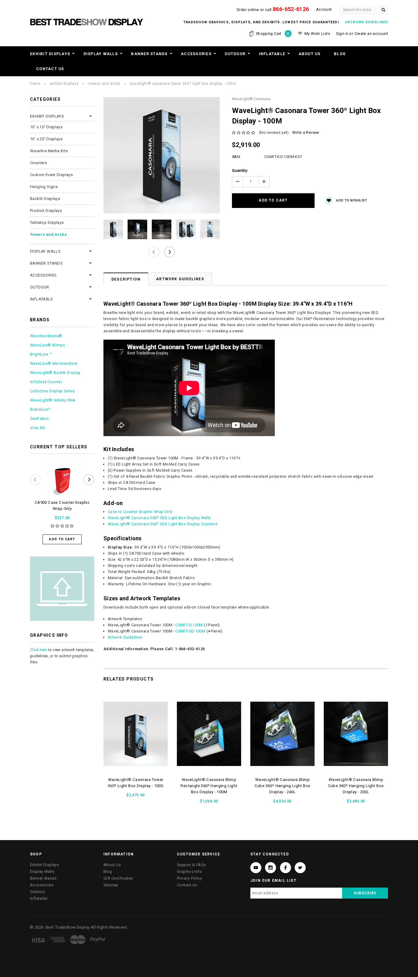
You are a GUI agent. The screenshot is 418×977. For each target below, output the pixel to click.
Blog (340, 53)
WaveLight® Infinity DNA (53, 400)
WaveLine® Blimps (47, 345)
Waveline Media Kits (49, 151)
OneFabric (39, 418)
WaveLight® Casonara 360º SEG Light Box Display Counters (163, 524)
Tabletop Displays (47, 222)
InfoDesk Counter (46, 381)
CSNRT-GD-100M (190, 631)
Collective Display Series (52, 391)
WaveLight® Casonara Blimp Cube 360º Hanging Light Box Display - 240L (283, 785)
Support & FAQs (191, 864)
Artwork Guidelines (180, 279)
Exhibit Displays (50, 53)
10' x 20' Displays (46, 139)
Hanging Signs (44, 186)
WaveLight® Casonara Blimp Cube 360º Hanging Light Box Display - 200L (356, 785)
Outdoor (235, 53)
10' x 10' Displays (46, 127)
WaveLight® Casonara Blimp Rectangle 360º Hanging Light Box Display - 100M (209, 785)
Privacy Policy (189, 878)
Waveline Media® (46, 336)
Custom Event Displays (51, 174)
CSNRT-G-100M (189, 625)
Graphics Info (189, 871)
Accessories (196, 53)
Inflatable (272, 53)
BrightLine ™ (41, 354)
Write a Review (305, 132)
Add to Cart (62, 539)
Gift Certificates (118, 878)
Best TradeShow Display (68, 927)
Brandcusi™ (40, 409)
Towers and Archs (104, 83)
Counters (38, 162)
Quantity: (240, 170)
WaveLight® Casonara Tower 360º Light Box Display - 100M (183, 83)
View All (37, 427)
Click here (38, 649)
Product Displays (46, 210)
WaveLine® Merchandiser (53, 363)
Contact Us (50, 68)
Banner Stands (149, 53)
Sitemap (110, 885)
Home (35, 83)
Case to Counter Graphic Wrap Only (140, 511)
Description (125, 279)
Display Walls (101, 53)
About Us (310, 53)
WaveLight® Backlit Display (55, 372)
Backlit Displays (45, 198)
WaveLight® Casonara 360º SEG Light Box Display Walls (159, 517)
